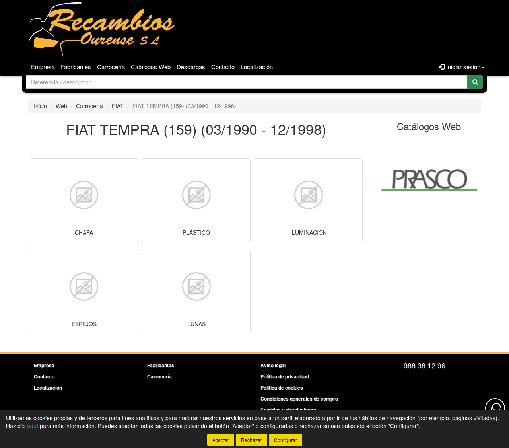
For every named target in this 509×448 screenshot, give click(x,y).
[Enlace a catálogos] (429, 179)
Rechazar (251, 439)
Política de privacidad (284, 376)
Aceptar (220, 439)
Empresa (43, 66)
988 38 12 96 (424, 365)
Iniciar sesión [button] (462, 66)
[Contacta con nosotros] (495, 408)
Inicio (40, 106)
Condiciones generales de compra (299, 398)
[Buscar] (475, 82)
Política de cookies (281, 387)
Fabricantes (76, 66)
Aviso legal (273, 365)
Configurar (285, 439)
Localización (257, 66)
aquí (32, 426)
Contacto (223, 66)
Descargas (191, 66)
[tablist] (429, 179)
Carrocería (111, 66)
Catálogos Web (151, 66)
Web (61, 106)
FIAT (118, 106)
